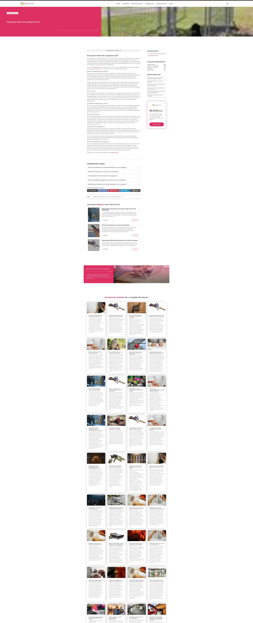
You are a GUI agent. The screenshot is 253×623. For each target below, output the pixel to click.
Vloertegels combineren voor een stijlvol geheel (136, 617)
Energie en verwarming (153, 65)
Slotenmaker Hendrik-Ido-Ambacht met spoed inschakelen (156, 89)
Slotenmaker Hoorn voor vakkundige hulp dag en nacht (156, 508)
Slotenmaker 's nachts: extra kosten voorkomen (95, 508)
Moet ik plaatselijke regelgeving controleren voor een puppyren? (113, 180)
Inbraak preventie (151, 64)
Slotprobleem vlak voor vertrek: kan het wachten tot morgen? (136, 390)
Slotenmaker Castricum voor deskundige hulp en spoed (136, 544)
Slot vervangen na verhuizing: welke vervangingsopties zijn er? (156, 467)
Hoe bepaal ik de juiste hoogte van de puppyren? (113, 175)
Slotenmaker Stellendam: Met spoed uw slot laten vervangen (156, 316)
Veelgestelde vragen (153, 55)
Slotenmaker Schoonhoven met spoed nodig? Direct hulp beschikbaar (119, 209)
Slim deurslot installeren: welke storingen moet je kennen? (155, 429)
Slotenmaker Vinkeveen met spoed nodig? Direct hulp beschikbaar (136, 353)
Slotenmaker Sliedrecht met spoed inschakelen (116, 225)
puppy (112, 196)
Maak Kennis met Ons (136, 3)
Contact (171, 3)
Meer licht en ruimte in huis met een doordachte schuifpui (156, 581)
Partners (118, 3)
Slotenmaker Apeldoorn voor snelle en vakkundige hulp (116, 581)
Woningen (105, 220)
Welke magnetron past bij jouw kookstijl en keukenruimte (115, 618)
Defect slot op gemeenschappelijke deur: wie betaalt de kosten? (156, 390)
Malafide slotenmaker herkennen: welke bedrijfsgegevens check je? (95, 429)
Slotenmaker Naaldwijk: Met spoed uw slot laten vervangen (116, 316)
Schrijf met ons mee (161, 3)
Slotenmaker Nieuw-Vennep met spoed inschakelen (115, 352)
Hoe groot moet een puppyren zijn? (156, 53)
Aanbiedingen (13, 13)
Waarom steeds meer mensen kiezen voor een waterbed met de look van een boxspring (116, 544)
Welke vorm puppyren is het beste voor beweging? (113, 171)
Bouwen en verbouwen (152, 67)
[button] (227, 3)
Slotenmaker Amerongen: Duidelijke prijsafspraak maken (156, 352)
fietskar (95, 196)
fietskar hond (114, 152)
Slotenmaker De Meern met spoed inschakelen (154, 96)
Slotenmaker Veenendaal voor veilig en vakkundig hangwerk (136, 581)
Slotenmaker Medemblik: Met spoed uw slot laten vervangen (120, 240)
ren (122, 196)
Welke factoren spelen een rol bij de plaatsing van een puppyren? (113, 184)
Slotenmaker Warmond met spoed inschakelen (95, 352)
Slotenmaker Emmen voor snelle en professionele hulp (95, 544)
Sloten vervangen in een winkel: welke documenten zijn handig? (115, 390)
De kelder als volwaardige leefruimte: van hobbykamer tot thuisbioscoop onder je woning (156, 618)
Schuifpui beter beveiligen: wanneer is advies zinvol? (115, 466)
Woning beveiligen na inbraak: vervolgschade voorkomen (116, 508)
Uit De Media (126, 3)
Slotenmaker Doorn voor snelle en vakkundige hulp (156, 544)
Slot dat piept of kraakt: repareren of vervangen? (115, 428)
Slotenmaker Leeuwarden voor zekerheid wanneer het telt (136, 508)
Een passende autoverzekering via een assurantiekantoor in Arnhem (96, 618)
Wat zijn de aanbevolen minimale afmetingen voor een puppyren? (113, 167)
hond (107, 196)
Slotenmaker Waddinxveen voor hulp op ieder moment (95, 316)
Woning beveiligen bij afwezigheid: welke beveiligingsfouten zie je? (95, 467)
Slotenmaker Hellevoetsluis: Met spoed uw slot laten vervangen (135, 316)
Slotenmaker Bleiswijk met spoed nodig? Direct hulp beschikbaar (156, 92)
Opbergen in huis (149, 3)
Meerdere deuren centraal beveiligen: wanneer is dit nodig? (135, 467)
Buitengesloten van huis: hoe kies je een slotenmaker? (136, 428)
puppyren (96, 67)
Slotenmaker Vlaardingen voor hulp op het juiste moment (96, 581)
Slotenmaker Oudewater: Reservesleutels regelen (95, 389)
